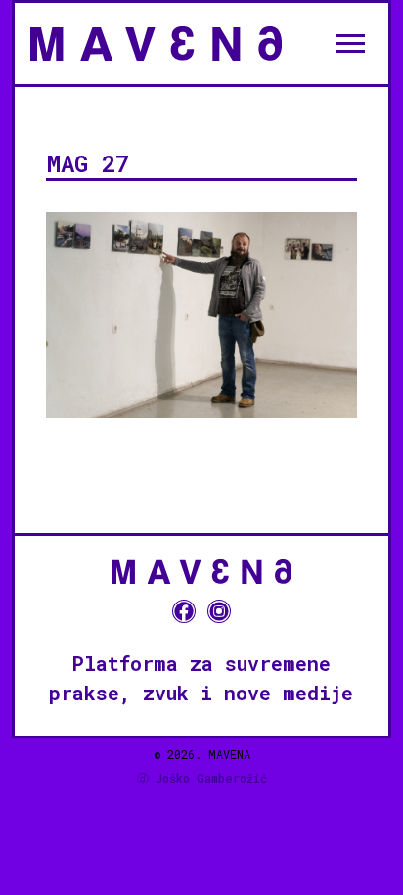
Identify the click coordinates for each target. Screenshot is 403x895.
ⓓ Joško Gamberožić (202, 777)
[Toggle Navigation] (350, 43)
